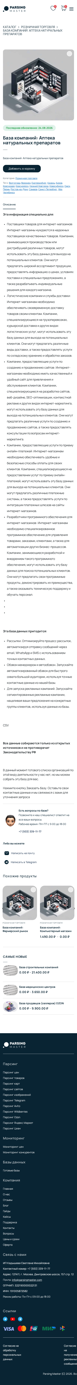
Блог (6, 1205)
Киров (59, 182)
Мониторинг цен (13, 1146)
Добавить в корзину (22, 168)
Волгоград (14, 182)
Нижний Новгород (39, 186)
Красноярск (22, 186)
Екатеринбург (39, 182)
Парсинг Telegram (14, 1100)
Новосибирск (56, 186)
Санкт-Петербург (47, 189)
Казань (51, 182)
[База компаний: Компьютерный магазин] (57, 903)
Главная (8, 1188)
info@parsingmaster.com (27, 1280)
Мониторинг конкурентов (19, 1152)
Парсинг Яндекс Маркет (18, 1123)
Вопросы (8, 1233)
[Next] (74, 916)
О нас (6, 1194)
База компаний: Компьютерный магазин (56, 929)
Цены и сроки (11, 1239)
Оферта (8, 1244)
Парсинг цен (11, 1072)
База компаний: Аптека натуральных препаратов (32, 32)
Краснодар (9, 186)
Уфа (60, 189)
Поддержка (10, 1222)
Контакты (8, 1228)
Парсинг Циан (12, 1128)
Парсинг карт (11, 1083)
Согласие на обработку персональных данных (12, 1352)
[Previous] (3, 916)
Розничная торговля (38, 27)
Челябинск (9, 192)
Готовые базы (11, 1170)
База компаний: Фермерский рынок (15, 929)
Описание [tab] (9, 204)
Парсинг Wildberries (15, 1111)
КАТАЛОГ (9, 27)
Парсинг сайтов (13, 1089)
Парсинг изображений (17, 1094)
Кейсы (7, 1216)
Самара (33, 189)
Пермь (6, 189)
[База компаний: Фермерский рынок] (20, 903)
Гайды (6, 1211)
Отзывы (7, 1200)
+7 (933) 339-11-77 (30, 831)
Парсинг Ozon (11, 1117)
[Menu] (71, 9)
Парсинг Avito (11, 1106)
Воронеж (26, 182)
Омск (67, 186)
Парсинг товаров (13, 1078)
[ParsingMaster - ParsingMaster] (14, 9)
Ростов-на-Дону (19, 189)
